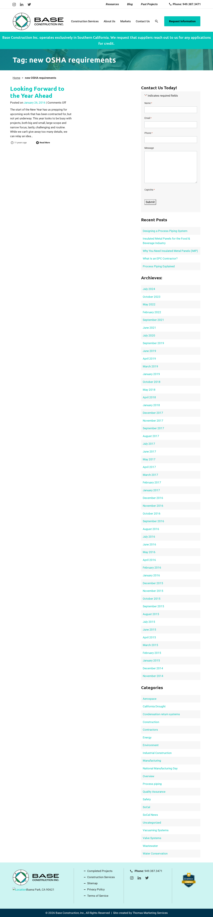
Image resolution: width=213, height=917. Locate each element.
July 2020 (149, 335)
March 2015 (150, 645)
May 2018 (149, 389)
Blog (130, 4)
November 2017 (153, 420)
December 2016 (153, 498)
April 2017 (149, 467)
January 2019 (151, 374)
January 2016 (151, 575)
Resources (112, 4)
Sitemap (92, 883)
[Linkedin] (21, 4)
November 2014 (153, 676)
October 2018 (151, 382)
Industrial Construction (157, 753)
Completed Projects (99, 871)
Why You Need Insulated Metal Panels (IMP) (170, 251)
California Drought (154, 706)
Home (16, 77)
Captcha (149, 189)
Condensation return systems (161, 714)
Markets (125, 21)
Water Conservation (155, 853)
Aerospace (149, 698)
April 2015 (149, 637)
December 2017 (153, 412)
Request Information (182, 21)
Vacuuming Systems (156, 830)
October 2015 (151, 598)
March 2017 (150, 474)
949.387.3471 (153, 871)
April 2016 (149, 560)
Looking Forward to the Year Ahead (37, 92)
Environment (151, 745)
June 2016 (149, 544)
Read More (45, 142)
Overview (148, 776)
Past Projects (149, 4)
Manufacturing (152, 760)
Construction (151, 722)
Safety (147, 799)
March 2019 (150, 366)
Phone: (187, 4)
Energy (147, 737)
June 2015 (149, 629)
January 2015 (151, 660)
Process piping (152, 784)
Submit (150, 202)
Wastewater (150, 846)
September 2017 (153, 428)
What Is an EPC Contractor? (160, 258)
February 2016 (152, 567)
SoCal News (150, 814)
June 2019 (149, 351)
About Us (109, 21)
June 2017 (149, 451)
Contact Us (143, 21)
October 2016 (151, 513)
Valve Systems (152, 838)
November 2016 (153, 505)
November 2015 (153, 590)
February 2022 (152, 312)
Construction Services (85, 21)
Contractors (150, 729)
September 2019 (153, 343)
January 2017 (151, 490)
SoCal (146, 807)
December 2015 (153, 583)
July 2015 (149, 621)
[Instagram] (14, 4)
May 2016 (149, 552)
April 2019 (149, 358)
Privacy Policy (96, 889)
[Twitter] (29, 4)
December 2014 (153, 668)
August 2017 (151, 436)
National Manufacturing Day (160, 768)
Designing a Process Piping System (165, 231)
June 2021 (149, 327)
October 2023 (151, 296)
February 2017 (152, 482)
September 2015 (153, 606)
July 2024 (149, 289)
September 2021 (153, 320)
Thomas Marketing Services (150, 913)
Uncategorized (152, 822)
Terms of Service (97, 895)
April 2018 (149, 397)
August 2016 (151, 529)
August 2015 (151, 614)
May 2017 (149, 459)
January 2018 (151, 405)
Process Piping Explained (159, 266)
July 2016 (149, 536)
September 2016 (153, 521)
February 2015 (152, 653)
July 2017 (149, 443)
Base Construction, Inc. (70, 913)
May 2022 (149, 304)
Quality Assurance (154, 791)
